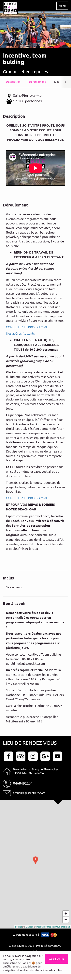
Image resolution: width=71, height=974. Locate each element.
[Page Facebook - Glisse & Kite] (9, 756)
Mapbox (29, 926)
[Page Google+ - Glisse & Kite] (46, 756)
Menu (62, 5)
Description (13, 81)
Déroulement (37, 81)
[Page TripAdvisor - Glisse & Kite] (21, 756)
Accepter (56, 959)
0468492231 (23, 783)
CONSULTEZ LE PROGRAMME (27, 327)
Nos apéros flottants (20, 333)
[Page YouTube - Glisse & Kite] (57, 756)
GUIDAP (57, 945)
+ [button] (65, 913)
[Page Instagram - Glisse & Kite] (33, 756)
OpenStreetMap (43, 926)
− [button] (65, 919)
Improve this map (61, 926)
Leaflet (18, 926)
